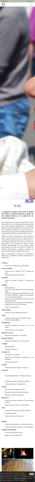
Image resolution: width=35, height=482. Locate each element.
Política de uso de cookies (19, 478)
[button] (29, 201)
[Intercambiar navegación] (31, 4)
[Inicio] (4, 4)
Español (30, 1)
